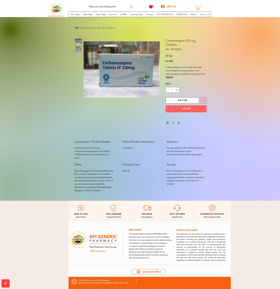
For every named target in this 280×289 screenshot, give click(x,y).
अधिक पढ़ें (169, 77)
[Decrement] (168, 90)
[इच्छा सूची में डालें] (203, 100)
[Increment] (177, 90)
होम (76, 27)
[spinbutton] (172, 90)
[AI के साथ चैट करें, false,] (5, 283)
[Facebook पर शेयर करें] (167, 123)
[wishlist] (151, 7)
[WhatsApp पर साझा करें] (173, 123)
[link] (198, 7)
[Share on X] (178, 123)
